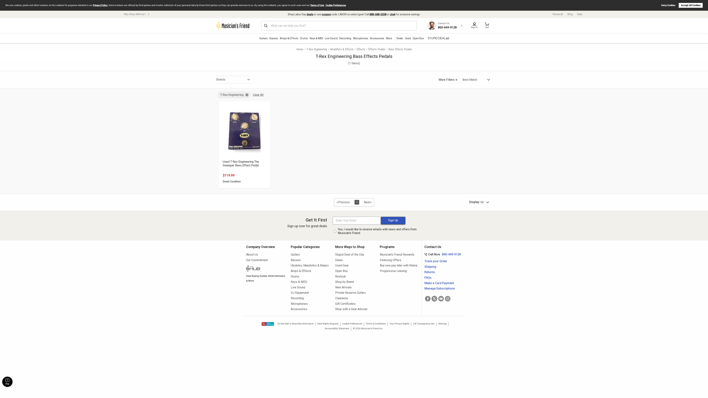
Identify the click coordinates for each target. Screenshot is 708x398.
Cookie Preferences (336, 5)
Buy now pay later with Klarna (398, 265)
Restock (340, 276)
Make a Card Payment (439, 283)
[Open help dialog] (7, 382)
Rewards (558, 14)
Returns (429, 272)
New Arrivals (343, 287)
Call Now (442, 254)
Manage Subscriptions (439, 288)
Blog (570, 14)
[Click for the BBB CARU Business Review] (268, 324)
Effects (361, 49)
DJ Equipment (300, 292)
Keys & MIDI (316, 38)
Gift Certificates (345, 304)
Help (579, 14)
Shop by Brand (344, 282)
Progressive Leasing (393, 271)
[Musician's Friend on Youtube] (441, 298)
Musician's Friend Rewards (397, 254)
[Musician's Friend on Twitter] (434, 298)
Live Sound (331, 38)
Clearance (341, 298)
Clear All (258, 95)
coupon (326, 14)
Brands (220, 79)
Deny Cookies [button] (668, 5)
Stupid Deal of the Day (349, 254)
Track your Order (435, 261)
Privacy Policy (100, 5)
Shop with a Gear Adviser (351, 309)
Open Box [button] (418, 38)
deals (310, 14)
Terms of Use (317, 5)
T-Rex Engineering (316, 49)
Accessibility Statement (337, 328)
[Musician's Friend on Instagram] (447, 298)
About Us (252, 254)
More (389, 38)
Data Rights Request (328, 323)
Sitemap (442, 323)
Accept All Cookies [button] (691, 5)
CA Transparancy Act (424, 323)
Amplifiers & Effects (341, 49)
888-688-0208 (377, 14)
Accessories (377, 38)
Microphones (360, 38)
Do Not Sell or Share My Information (296, 323)
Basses (274, 38)
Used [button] (408, 38)
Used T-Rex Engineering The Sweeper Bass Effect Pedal (241, 163)
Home (299, 49)
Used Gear (342, 265)
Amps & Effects (289, 38)
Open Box (341, 271)
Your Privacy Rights (399, 323)
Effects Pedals (376, 49)
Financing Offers (390, 260)
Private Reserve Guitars (350, 292)
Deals (339, 260)
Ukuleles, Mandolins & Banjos (310, 265)
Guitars (263, 38)
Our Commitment (257, 260)
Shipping (430, 266)
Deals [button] (400, 38)
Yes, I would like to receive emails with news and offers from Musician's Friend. (377, 231)
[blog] (265, 269)
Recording (345, 38)
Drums (304, 38)
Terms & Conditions (376, 323)
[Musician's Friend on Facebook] (427, 298)
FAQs (427, 277)
